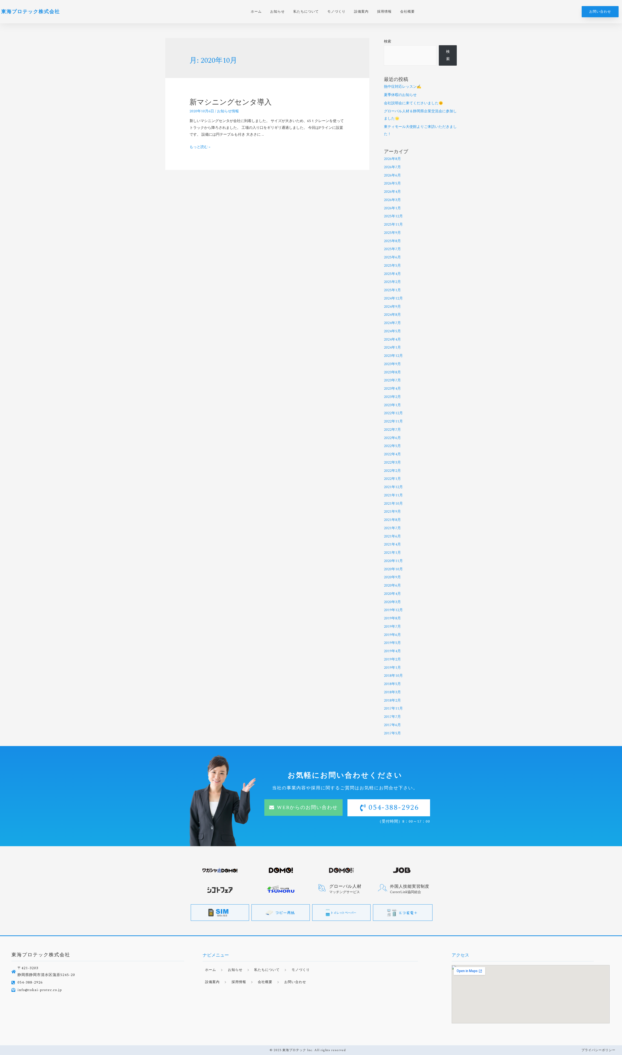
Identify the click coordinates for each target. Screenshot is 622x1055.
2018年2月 (392, 700)
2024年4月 (392, 339)
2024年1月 (392, 347)
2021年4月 (392, 544)
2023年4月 (392, 388)
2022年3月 (392, 462)
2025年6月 (392, 257)
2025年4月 (392, 274)
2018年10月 (393, 675)
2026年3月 (392, 200)
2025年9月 (392, 233)
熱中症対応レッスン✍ (402, 86)
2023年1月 (392, 405)
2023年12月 (393, 356)
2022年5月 (392, 446)
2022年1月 (392, 479)
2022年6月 (392, 438)
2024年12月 (393, 298)
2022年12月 (393, 413)
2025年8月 (392, 241)
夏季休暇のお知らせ (400, 95)
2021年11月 (393, 495)
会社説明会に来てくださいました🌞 (413, 103)
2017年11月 (393, 708)
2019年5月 (392, 643)
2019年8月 (392, 618)
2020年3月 (392, 602)
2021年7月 (392, 528)
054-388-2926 (394, 807)
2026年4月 (392, 191)
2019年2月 (392, 659)
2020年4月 (392, 594)
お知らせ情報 (228, 111)
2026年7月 (392, 167)
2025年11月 (393, 224)
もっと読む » (200, 147)
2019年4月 (392, 651)
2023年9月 (392, 364)
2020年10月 (393, 569)
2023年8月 (392, 372)
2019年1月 (392, 667)
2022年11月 (393, 421)
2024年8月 (392, 314)
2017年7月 (392, 717)
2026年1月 (392, 208)
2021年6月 (392, 536)
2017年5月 (392, 733)
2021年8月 (392, 520)
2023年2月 (392, 397)
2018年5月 (392, 684)
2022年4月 (392, 454)
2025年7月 (392, 249)
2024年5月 (392, 331)
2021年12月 (393, 487)
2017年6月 (392, 725)
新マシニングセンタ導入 (231, 102)
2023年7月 (392, 380)
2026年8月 (392, 159)
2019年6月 (392, 635)
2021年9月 (392, 511)
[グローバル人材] (322, 887)
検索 (387, 41)
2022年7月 (392, 429)
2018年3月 (392, 692)
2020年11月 (393, 561)
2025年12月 (393, 216)
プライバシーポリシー (598, 1050)
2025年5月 (392, 265)
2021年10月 (393, 503)
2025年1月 (392, 290)
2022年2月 (392, 471)
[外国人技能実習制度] (382, 887)
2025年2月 (392, 282)
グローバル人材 (345, 886)
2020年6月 (392, 585)
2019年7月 (392, 626)
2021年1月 (392, 552)
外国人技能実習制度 (409, 886)
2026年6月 (392, 175)
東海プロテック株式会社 (30, 11)
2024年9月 (392, 306)
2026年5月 (392, 183)
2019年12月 (393, 610)
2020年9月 (392, 577)
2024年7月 (392, 323)
